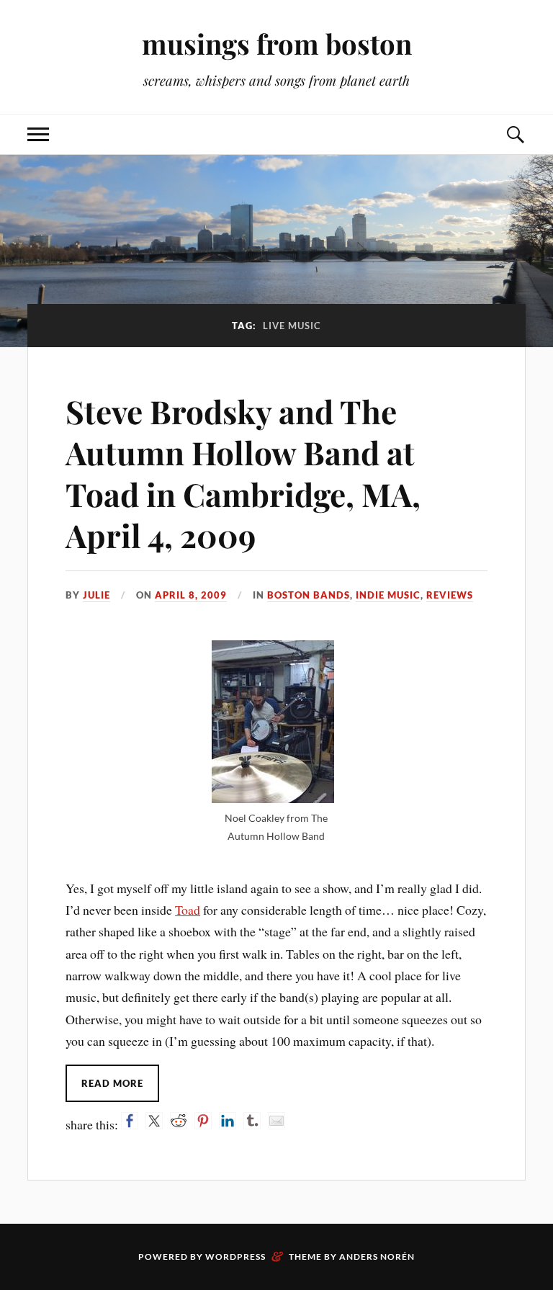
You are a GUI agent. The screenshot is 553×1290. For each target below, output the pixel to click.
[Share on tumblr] (252, 1120)
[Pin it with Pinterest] (203, 1120)
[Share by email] (276, 1120)
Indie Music (388, 595)
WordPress (235, 1256)
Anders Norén (377, 1256)
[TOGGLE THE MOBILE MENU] (38, 134)
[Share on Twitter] (154, 1120)
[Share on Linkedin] (227, 1120)
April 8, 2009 (191, 595)
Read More (112, 1083)
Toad (187, 909)
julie (96, 595)
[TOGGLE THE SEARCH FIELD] (515, 134)
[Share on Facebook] (129, 1120)
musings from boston (277, 43)
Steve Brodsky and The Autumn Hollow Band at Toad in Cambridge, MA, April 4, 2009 (243, 473)
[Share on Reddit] (178, 1120)
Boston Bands (308, 595)
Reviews (449, 595)
